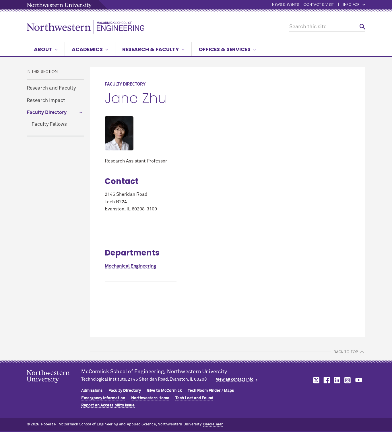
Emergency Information (103, 398)
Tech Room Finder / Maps (211, 391)
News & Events (285, 5)
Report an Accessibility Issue (108, 405)
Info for (351, 5)
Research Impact (46, 100)
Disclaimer (213, 424)
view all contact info (234, 379)
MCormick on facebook (326, 380)
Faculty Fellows (49, 124)
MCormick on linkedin (337, 380)
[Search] (362, 27)
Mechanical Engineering (130, 266)
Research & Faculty (150, 49)
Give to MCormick (164, 391)
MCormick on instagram (348, 380)
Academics (87, 49)
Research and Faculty (51, 88)
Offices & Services (225, 49)
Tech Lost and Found (194, 398)
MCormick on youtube (358, 380)
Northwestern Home (150, 398)
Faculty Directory (47, 112)
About (43, 49)
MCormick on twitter (315, 380)
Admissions (91, 391)
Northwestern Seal (54, 385)
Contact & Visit (318, 5)
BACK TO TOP (346, 351)
